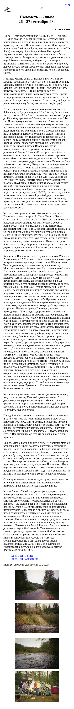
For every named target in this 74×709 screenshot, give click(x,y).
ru (66, 4)
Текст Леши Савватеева (24, 558)
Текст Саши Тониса (21, 555)
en (69, 4)
